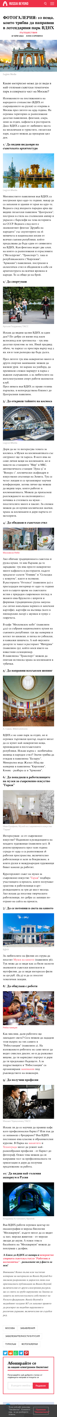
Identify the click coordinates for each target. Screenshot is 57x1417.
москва (10, 1328)
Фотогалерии (29, 1344)
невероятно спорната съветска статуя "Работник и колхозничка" (28, 1259)
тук (10, 1412)
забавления (27, 1328)
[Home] (5, 3)
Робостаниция (10, 1027)
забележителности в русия (22, 1336)
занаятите (34, 1143)
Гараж (34, 878)
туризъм (10, 1344)
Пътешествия (28, 32)
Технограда (10, 1147)
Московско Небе (11, 552)
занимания (27, 1069)
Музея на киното (24, 960)
